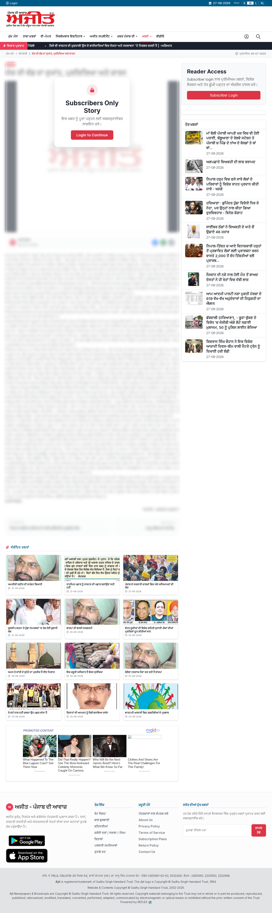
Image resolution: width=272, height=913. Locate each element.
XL (262, 3)
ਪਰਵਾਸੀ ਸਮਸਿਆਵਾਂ (105, 845)
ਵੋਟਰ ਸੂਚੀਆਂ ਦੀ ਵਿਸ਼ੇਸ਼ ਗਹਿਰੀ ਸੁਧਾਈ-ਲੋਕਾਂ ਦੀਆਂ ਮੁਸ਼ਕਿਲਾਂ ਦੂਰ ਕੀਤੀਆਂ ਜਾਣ (149, 629)
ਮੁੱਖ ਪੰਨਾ (13, 36)
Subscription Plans (153, 839)
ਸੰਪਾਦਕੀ (23, 53)
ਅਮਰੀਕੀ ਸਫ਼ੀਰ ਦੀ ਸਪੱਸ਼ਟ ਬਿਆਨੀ (25, 584)
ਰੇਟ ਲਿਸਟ (100, 813)
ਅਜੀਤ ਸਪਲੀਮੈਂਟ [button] (100, 36)
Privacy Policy (149, 826)
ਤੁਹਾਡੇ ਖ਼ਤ (100, 852)
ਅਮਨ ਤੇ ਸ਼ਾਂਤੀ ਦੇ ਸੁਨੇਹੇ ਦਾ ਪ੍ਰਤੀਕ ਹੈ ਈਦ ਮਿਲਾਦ (31, 672)
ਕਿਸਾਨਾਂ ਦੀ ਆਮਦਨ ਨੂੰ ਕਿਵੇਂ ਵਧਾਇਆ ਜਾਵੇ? (87, 712)
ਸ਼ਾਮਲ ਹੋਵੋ (258, 830)
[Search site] (258, 37)
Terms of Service (152, 833)
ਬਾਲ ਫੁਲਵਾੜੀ (101, 820)
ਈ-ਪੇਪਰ (46, 36)
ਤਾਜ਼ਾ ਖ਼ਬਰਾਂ (29, 36)
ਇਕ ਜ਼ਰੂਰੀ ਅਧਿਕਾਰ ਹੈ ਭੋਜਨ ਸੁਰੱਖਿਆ (85, 672)
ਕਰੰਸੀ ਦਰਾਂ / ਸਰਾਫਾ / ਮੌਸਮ (109, 833)
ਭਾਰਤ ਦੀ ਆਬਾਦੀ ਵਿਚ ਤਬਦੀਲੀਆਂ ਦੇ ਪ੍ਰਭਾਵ (147, 712)
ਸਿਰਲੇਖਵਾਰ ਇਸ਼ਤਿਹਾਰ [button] (69, 36)
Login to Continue (92, 135)
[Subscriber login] (246, 37)
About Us (146, 820)
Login (14, 3)
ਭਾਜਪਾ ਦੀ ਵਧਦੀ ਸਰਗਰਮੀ (79, 628)
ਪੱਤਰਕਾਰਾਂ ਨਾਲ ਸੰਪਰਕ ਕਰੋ (153, 813)
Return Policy (149, 845)
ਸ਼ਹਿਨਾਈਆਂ (101, 826)
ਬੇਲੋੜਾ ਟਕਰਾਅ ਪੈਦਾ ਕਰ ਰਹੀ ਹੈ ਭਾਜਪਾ (143, 672)
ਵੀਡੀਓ (160, 36)
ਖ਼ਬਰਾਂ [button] (145, 36)
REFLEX (143, 902)
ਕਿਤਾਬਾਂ (98, 839)
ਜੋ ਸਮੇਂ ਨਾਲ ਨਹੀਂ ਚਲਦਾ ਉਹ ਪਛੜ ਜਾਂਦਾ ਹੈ (27, 712)
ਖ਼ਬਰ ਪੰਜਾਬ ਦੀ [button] (126, 36)
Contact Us (147, 852)
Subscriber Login (224, 95)
